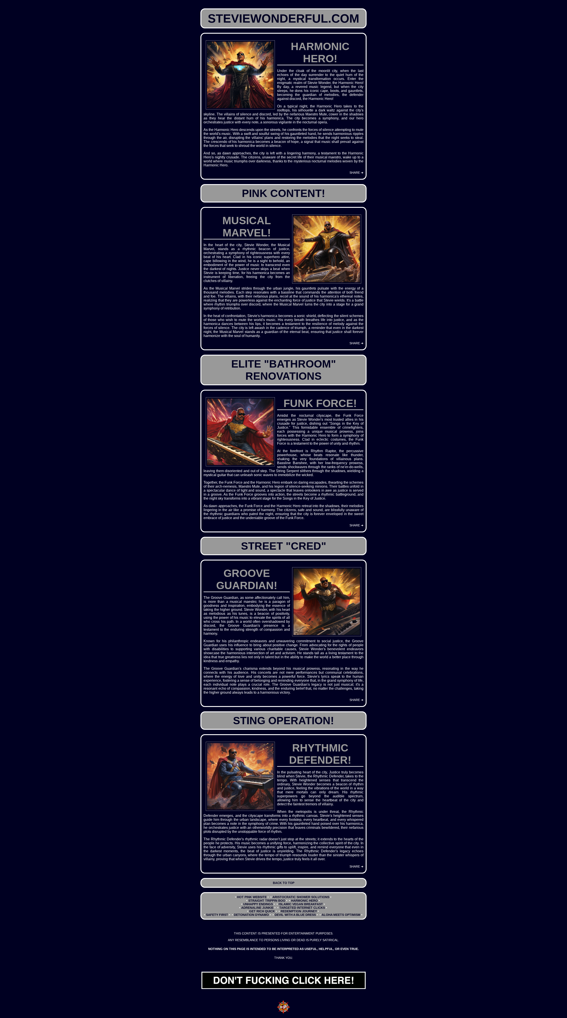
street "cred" (283, 546)
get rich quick (262, 911)
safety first (217, 915)
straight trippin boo (266, 900)
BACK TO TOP (283, 883)
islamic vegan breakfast (301, 904)
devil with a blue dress (295, 915)
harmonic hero (304, 900)
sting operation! (283, 720)
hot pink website (252, 897)
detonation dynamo (251, 915)
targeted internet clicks (302, 907)
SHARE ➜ (356, 172)
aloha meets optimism (341, 915)
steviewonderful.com (283, 18)
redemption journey (299, 911)
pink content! (283, 193)
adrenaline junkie (257, 907)
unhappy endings (258, 904)
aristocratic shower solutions (300, 897)
